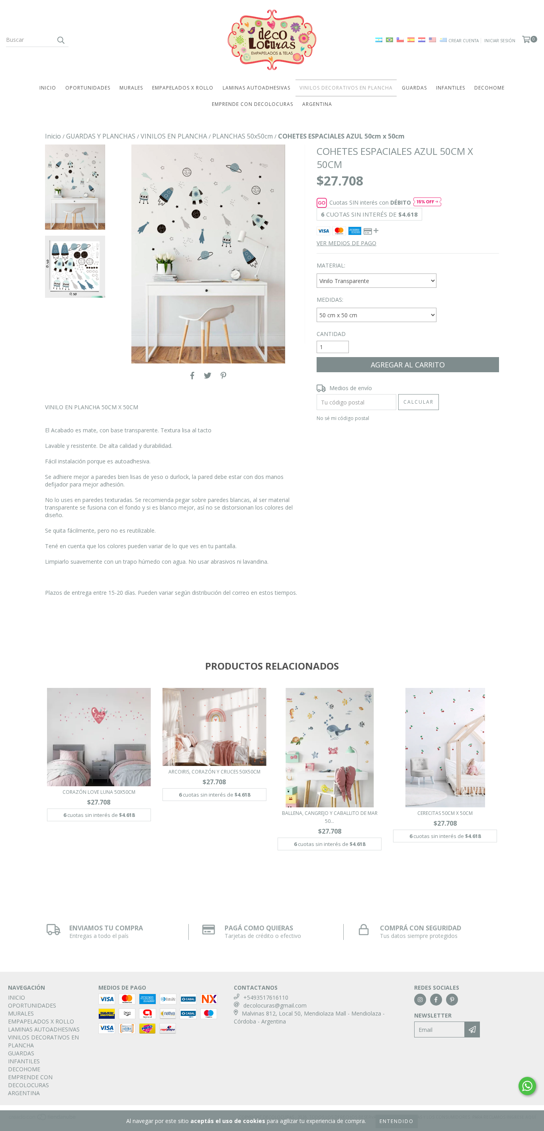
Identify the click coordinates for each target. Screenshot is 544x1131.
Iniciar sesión (499, 40)
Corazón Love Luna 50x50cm (99, 792)
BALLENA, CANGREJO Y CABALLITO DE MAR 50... (330, 817)
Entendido (397, 1121)
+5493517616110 (265, 997)
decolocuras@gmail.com (275, 1005)
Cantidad (331, 334)
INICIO (47, 87)
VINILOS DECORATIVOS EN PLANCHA (346, 87)
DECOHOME (489, 87)
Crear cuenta (463, 40)
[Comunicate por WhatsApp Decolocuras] (527, 1086)
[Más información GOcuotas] (427, 202)
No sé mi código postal (343, 418)
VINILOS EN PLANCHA (174, 136)
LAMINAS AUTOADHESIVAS (256, 87)
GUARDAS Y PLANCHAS (100, 136)
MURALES (131, 87)
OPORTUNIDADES (87, 87)
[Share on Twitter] (207, 375)
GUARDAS (414, 87)
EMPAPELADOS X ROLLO (182, 87)
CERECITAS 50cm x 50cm (445, 813)
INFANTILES (450, 87)
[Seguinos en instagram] (420, 1000)
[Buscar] (60, 40)
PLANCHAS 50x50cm (242, 136)
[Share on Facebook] (192, 375)
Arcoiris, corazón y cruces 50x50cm (214, 771)
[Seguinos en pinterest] (452, 1000)
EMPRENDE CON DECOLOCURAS (252, 104)
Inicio (53, 136)
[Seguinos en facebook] (436, 1000)
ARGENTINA (317, 104)
